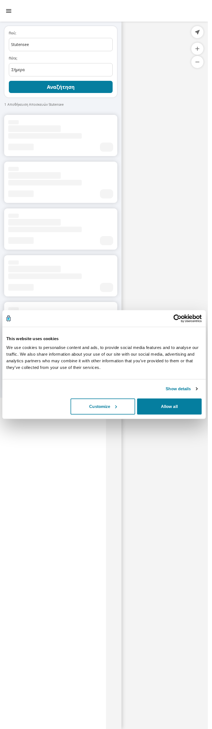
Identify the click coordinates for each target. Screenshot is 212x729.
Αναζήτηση (61, 87)
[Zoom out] (197, 62)
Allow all (169, 406)
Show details (178, 388)
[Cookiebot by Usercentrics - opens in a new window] (177, 318)
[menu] (8, 10)
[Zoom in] (197, 49)
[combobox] (60, 44)
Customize (99, 406)
